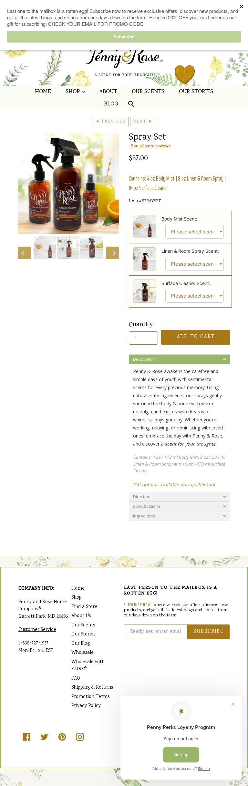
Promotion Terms (90, 697)
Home (43, 92)
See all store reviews (150, 145)
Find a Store (84, 607)
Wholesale (82, 652)
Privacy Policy (86, 706)
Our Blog (80, 643)
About (108, 92)
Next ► (143, 121)
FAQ (75, 678)
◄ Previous (110, 121)
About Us (81, 616)
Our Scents (148, 92)
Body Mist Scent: (179, 218)
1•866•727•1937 (33, 643)
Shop (77, 91)
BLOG (111, 104)
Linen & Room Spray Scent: (190, 251)
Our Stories (196, 92)
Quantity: (141, 324)
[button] (179, 359)
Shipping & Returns (92, 687)
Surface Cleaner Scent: (185, 283)
